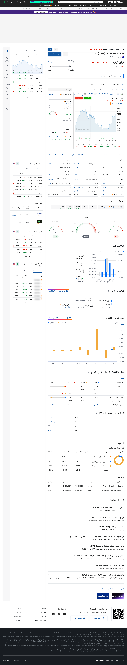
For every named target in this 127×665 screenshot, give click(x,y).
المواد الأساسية (52, 422)
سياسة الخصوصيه (16, 660)
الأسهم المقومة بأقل (26, 9)
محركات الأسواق (37, 164)
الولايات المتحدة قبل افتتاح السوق (82, 9)
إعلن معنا (19, 612)
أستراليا (50, 430)
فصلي (116, 322)
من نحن (19, 608)
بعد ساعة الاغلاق (69, 9)
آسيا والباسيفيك (39, 9)
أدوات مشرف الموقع (40, 620)
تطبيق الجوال (42, 612)
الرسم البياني (115, 84)
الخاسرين (26, 168)
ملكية (108, 89)
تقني (97, 84)
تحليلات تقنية (117, 201)
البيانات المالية (105, 84)
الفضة (41, 75)
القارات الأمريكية (60, 9)
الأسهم (120, 9)
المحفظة (43, 616)
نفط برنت (40, 82)
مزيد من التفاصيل (98, 76)
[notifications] (8, 2)
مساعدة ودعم (17, 616)
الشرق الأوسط (48, 9)
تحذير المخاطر (6, 660)
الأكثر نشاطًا (39, 168)
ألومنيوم (40, 88)
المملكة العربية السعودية (104, 9)
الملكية (121, 443)
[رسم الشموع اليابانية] (122, 94)
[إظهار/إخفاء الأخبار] (85, 94)
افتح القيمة (52, 62)
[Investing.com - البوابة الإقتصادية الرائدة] (116, 2)
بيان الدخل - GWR (115, 317)
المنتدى (91, 84)
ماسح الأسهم (58, 6)
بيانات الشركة (114, 89)
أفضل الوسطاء (38, 203)
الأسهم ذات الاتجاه (36, 232)
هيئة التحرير (18, 620)
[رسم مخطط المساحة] (118, 94)
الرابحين (32, 168)
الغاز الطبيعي (39, 91)
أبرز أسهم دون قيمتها (37, 270)
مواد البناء (50, 418)
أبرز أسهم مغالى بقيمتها (25, 270)
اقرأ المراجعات (14, 214)
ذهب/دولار (39, 72)
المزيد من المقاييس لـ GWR (55, 154)
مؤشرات (35, 50)
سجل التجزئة (93, 89)
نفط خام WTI (39, 79)
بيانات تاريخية (101, 89)
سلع (30, 50)
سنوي (122, 322)
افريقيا (33, 9)
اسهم (25, 50)
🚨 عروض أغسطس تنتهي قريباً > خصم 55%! (41, 2)
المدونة (44, 608)
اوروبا (54, 9)
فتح (95, 404)
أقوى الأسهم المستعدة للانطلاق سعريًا (33, 265)
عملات (41, 50)
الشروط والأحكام (27, 660)
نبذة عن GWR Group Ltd (111, 413)
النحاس (40, 85)
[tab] (120, 207)
